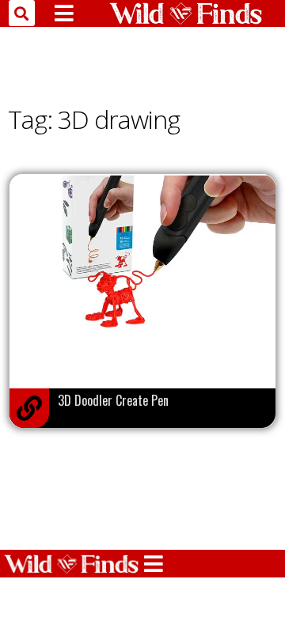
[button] (22, 13)
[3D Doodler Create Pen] (29, 408)
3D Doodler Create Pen (113, 400)
